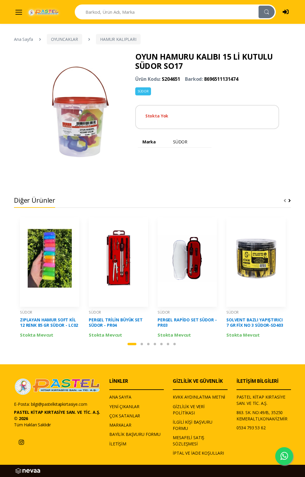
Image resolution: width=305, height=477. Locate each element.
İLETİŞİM (117, 444)
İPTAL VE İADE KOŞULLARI (198, 453)
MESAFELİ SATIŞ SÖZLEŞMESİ (188, 441)
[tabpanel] (49, 278)
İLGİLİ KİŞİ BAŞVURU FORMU (192, 425)
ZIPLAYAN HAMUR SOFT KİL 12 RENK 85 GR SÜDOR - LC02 (49, 322)
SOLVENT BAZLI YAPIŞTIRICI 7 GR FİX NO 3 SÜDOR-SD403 (254, 322)
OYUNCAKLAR (64, 39)
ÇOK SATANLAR (124, 416)
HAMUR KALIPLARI (118, 39)
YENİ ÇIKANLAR (124, 406)
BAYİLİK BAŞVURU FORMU (135, 434)
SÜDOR (143, 91)
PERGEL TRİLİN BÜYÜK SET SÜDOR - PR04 (116, 322)
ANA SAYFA (120, 397)
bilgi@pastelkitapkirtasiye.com (59, 404)
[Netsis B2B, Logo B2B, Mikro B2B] (27, 470)
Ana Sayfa (23, 39)
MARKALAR (120, 425)
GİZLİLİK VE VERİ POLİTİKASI (189, 410)
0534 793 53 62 (251, 427)
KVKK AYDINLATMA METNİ (199, 397)
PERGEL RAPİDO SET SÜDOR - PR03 (187, 322)
